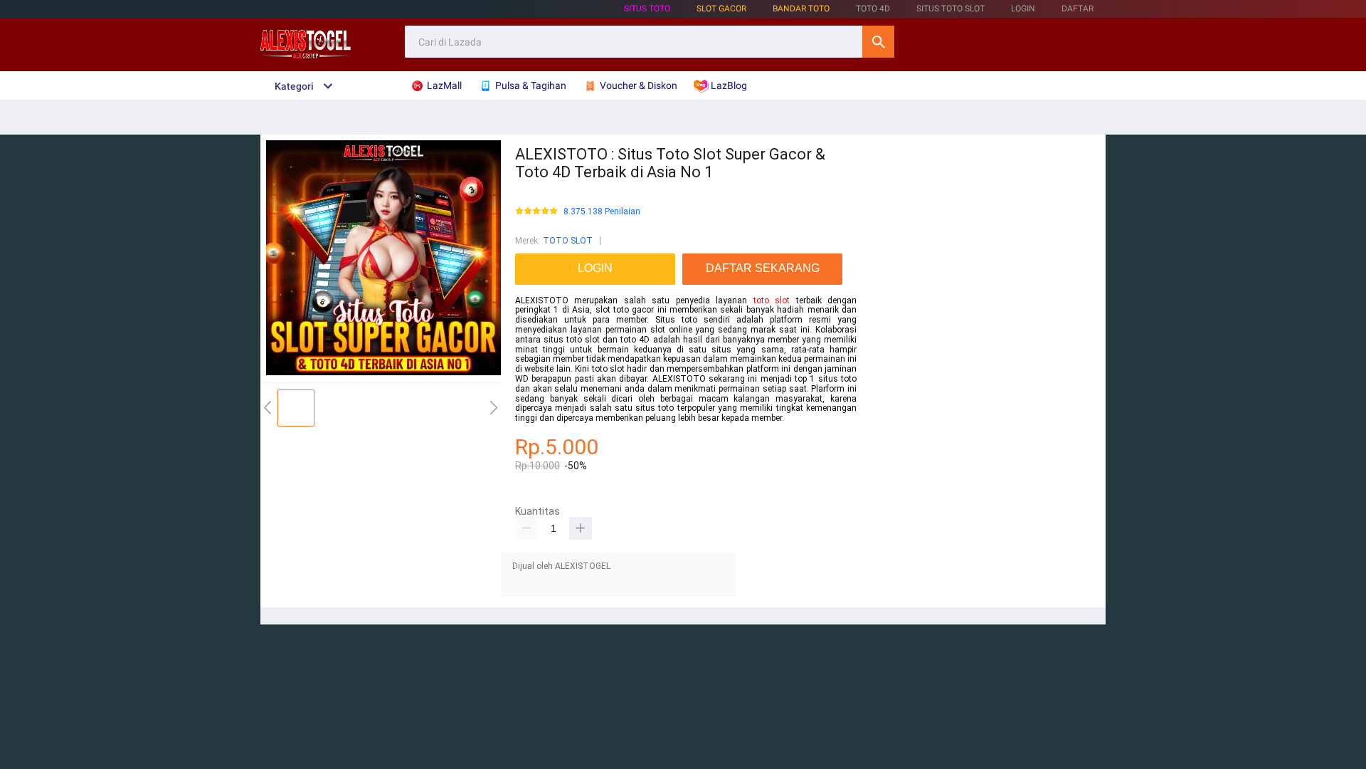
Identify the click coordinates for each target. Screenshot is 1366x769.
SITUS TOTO (647, 9)
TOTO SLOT (568, 241)
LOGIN (1023, 9)
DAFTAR (1077, 9)
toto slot (771, 300)
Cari (878, 42)
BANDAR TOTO (801, 9)
